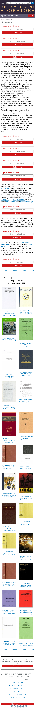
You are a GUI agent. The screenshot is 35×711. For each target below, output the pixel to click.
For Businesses (17, 691)
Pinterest (23, 706)
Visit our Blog (17, 704)
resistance (21, 200)
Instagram (18, 706)
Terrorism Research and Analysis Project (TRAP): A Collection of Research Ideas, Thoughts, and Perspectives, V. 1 (9, 495)
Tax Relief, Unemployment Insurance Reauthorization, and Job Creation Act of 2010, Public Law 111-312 (9, 376)
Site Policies (17, 683)
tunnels (14, 202)
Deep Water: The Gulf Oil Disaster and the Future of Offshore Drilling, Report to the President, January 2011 (25, 557)
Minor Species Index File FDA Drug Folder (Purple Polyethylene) (9, 611)
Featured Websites (17, 697)
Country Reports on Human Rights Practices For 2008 (26, 344)
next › (25, 271)
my (7, 16)
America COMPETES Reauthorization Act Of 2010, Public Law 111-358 (9, 407)
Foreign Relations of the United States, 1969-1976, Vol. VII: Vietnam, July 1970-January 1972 (9, 584)
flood (14, 200)
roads (8, 202)
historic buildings (26, 202)
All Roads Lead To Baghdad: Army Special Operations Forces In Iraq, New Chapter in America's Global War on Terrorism (26, 498)
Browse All (9, 19)
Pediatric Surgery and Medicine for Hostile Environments (9, 440)
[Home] (17, 12)
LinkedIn (26, 706)
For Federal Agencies (17, 694)
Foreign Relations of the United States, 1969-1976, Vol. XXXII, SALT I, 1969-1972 (9, 466)
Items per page (14, 283)
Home (3, 19)
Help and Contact (17, 685)
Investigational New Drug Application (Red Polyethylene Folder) (26, 612)
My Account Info (17, 688)
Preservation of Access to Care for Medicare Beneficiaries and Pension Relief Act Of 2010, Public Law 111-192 (9, 643)
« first (6, 271)
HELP (17, 16)
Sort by (12, 281)
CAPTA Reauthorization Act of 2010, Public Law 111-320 (25, 401)
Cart (31, 16)
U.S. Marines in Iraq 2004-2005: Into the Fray (9, 339)
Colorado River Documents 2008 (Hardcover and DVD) (26, 585)
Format (7, 278)
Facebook (12, 706)
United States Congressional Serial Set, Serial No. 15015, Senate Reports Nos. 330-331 (9, 553)
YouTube (20, 706)
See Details (17, 666)
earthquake (5, 200)
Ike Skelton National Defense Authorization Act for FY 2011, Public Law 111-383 (9, 313)
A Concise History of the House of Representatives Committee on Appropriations (26, 438)
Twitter (15, 706)
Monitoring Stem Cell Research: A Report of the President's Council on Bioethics (26, 312)
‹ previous (15, 271)
